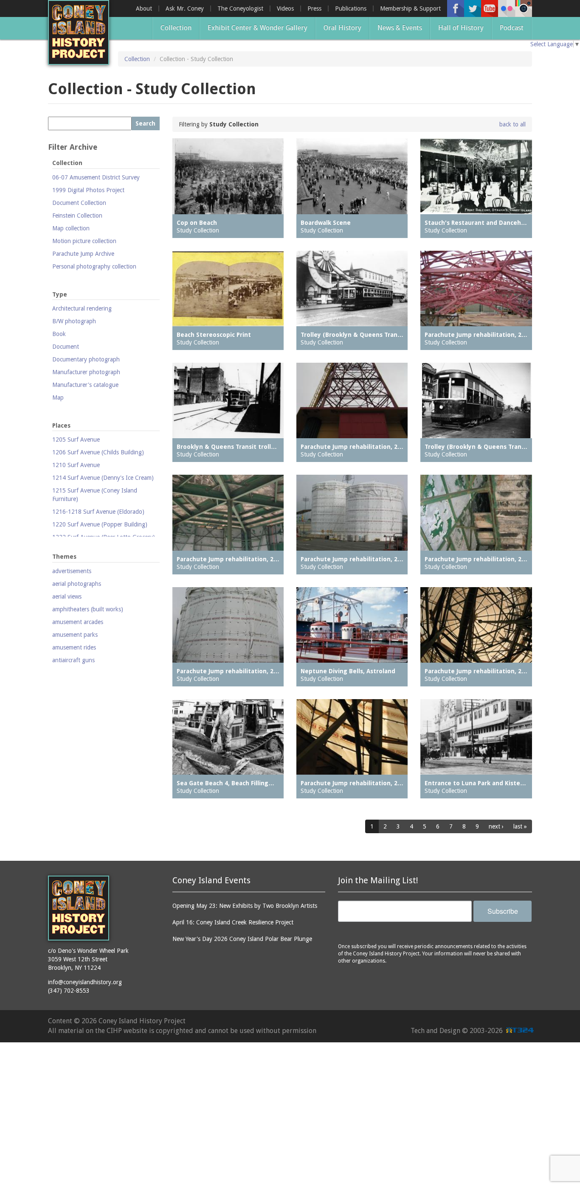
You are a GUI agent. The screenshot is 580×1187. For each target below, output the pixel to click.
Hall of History (461, 28)
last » (520, 826)
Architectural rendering (82, 308)
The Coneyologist (240, 8)
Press (314, 8)
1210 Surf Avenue (76, 465)
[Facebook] (455, 8)
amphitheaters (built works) (87, 609)
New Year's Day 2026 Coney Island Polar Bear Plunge (242, 938)
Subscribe (502, 911)
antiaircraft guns (73, 660)
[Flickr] (506, 8)
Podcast (512, 28)
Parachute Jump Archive (83, 253)
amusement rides (74, 647)
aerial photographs (76, 583)
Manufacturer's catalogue (85, 384)
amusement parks (75, 634)
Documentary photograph (86, 359)
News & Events (399, 28)
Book (59, 333)
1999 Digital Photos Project (88, 190)
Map (58, 397)
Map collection (71, 228)
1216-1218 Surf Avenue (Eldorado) (98, 511)
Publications (350, 8)
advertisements (71, 571)
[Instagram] (523, 8)
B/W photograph (74, 321)
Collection (175, 28)
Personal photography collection (94, 266)
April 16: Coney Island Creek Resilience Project (232, 922)
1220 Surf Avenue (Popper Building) (99, 524)
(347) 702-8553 (69, 990)
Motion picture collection (84, 241)
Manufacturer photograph (86, 372)
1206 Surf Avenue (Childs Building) (98, 452)
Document (65, 346)
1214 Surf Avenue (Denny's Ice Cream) (103, 477)
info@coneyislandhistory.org (85, 982)
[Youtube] (489, 8)
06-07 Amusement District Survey (96, 177)
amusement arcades (77, 622)
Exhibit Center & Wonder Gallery (257, 28)
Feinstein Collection (77, 215)
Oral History (342, 28)
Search (145, 123)
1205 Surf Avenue (76, 439)
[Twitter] (472, 8)
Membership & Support (410, 8)
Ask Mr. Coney (185, 8)
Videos (285, 8)
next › (496, 826)
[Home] (78, 32)
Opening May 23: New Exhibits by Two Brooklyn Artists (244, 905)
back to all (512, 124)
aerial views (67, 596)
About (144, 8)
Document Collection (79, 202)
